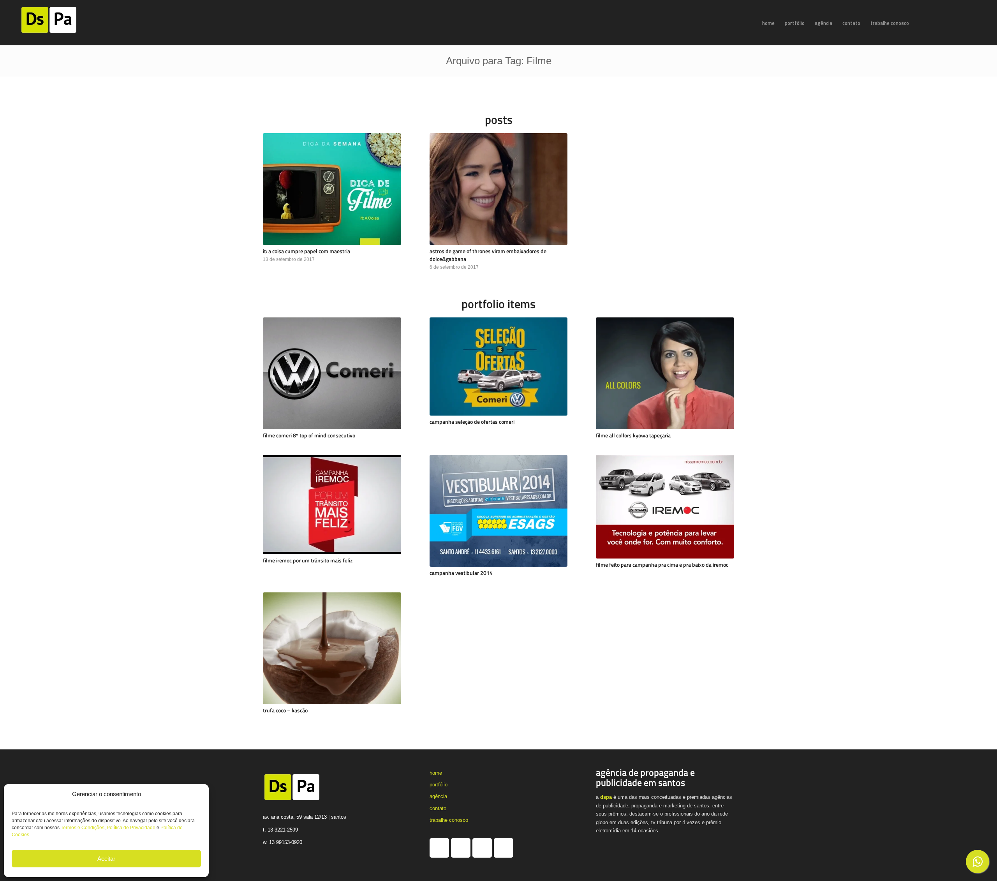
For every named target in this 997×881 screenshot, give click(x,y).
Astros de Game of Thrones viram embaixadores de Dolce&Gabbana (488, 255)
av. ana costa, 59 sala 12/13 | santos (304, 817)
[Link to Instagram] (948, 22)
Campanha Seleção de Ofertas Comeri (472, 422)
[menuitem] (768, 23)
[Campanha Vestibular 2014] (499, 511)
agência (438, 796)
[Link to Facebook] (936, 22)
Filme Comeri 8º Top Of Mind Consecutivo (309, 435)
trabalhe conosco (449, 820)
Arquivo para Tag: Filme (498, 61)
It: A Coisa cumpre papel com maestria (306, 251)
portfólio (438, 785)
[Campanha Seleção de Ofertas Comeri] (499, 366)
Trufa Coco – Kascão (285, 710)
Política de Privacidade (131, 827)
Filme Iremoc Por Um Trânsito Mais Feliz (307, 560)
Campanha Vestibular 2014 (461, 573)
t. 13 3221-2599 (280, 830)
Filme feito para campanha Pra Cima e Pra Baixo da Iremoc (662, 564)
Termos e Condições (82, 827)
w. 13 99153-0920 (282, 842)
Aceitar (106, 858)
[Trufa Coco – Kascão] (332, 648)
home (436, 773)
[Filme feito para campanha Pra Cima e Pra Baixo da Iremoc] (665, 507)
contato (438, 808)
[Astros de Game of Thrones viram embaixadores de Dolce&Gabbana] (499, 189)
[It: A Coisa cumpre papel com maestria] (332, 189)
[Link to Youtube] (971, 22)
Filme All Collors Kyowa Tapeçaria (633, 435)
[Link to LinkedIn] (959, 22)
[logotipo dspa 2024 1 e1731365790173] (59, 23)
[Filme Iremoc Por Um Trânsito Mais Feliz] (332, 504)
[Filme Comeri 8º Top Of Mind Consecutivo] (332, 373)
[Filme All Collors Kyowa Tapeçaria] (665, 373)
